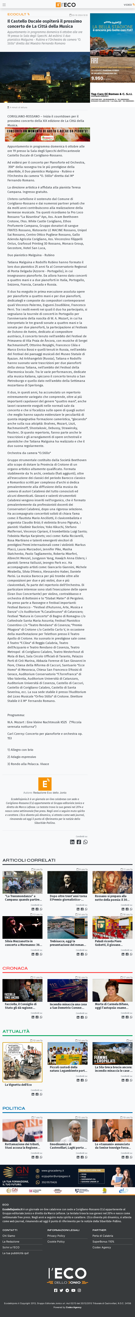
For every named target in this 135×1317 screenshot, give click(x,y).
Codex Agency (102, 1247)
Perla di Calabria (103, 1235)
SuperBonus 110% (103, 1241)
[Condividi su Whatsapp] (85, 842)
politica (13, 1108)
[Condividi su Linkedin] (73, 842)
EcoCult (17, 14)
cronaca (15, 968)
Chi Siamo (8, 1235)
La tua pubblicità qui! (15, 1253)
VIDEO (128, 4)
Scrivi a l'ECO (10, 1247)
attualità (16, 1031)
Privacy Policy (56, 1235)
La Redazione (10, 1241)
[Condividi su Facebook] (79, 842)
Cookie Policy (56, 1241)
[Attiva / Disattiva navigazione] (4, 4)
